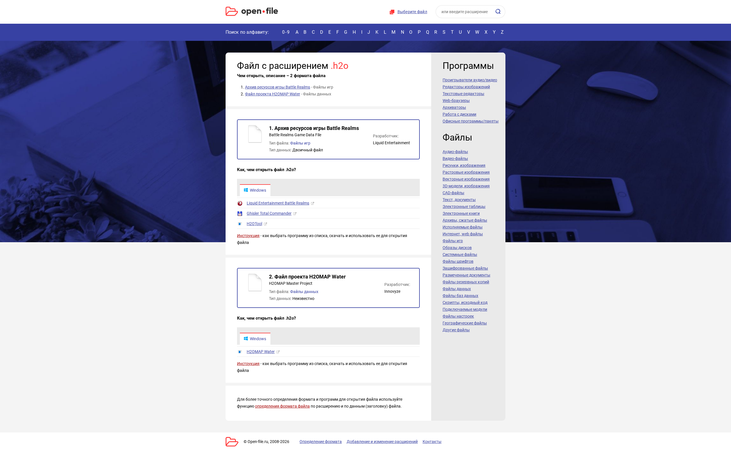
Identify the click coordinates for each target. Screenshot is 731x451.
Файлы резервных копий (466, 282)
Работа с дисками (459, 114)
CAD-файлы (453, 193)
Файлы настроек (458, 316)
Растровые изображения (466, 172)
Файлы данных (304, 291)
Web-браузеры (456, 100)
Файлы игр (300, 143)
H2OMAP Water (261, 351)
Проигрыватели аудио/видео (470, 80)
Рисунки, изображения (464, 165)
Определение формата (321, 441)
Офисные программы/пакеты (471, 121)
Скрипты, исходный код (465, 302)
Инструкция (248, 235)
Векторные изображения (466, 179)
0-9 (286, 32)
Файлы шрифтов (458, 261)
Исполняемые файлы (463, 227)
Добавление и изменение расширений (382, 441)
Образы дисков (457, 247)
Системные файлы (460, 254)
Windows (258, 190)
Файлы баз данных (460, 295)
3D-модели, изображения (466, 186)
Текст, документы (459, 199)
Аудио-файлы (455, 151)
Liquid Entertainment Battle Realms (278, 203)
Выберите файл (412, 11)
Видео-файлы (455, 158)
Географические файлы (465, 323)
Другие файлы (456, 330)
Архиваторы (454, 107)
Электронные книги (461, 213)
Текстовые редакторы (463, 93)
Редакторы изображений (466, 87)
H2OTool (254, 223)
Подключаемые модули (465, 309)
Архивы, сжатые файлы (465, 220)
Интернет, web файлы (463, 234)
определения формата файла (282, 406)
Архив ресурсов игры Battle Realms (277, 87)
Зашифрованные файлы (465, 268)
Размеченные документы (466, 275)
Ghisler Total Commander (269, 213)
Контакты (432, 441)
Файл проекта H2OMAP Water (272, 94)
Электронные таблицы (464, 206)
